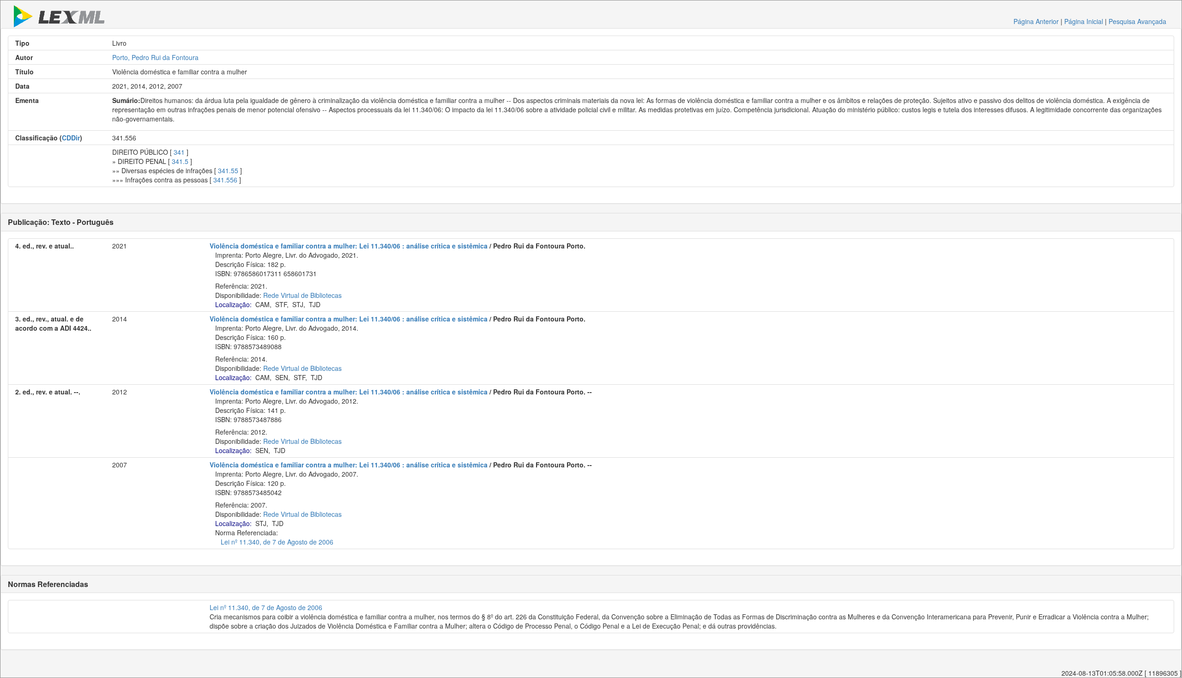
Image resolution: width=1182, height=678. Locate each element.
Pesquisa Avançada (1137, 21)
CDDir (71, 137)
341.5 (180, 161)
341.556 (225, 179)
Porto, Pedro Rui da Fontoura (155, 57)
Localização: (233, 304)
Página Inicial (1083, 21)
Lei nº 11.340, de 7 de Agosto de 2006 (277, 541)
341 (179, 152)
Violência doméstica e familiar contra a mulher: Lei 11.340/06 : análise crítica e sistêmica (349, 245)
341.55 (228, 170)
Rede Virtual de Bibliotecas (302, 295)
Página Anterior (1036, 21)
